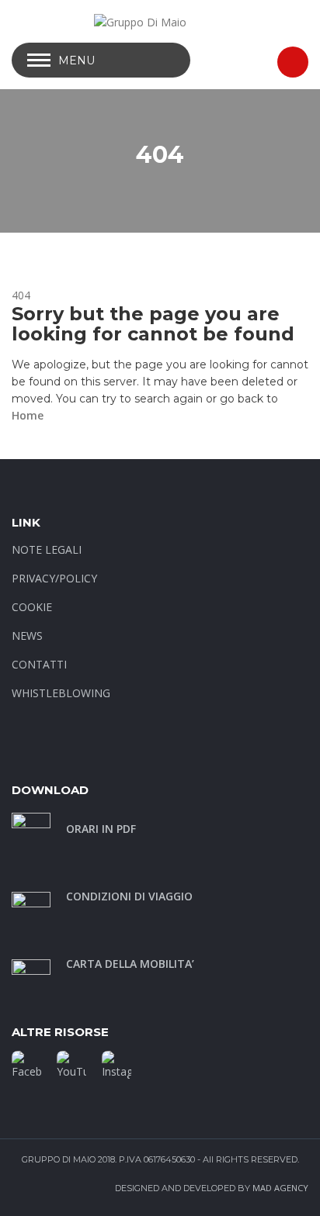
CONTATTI (39, 664)
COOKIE (32, 606)
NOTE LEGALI (47, 549)
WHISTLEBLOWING (61, 693)
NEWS (27, 635)
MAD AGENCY (280, 1188)
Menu (76, 60)
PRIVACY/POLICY (54, 578)
